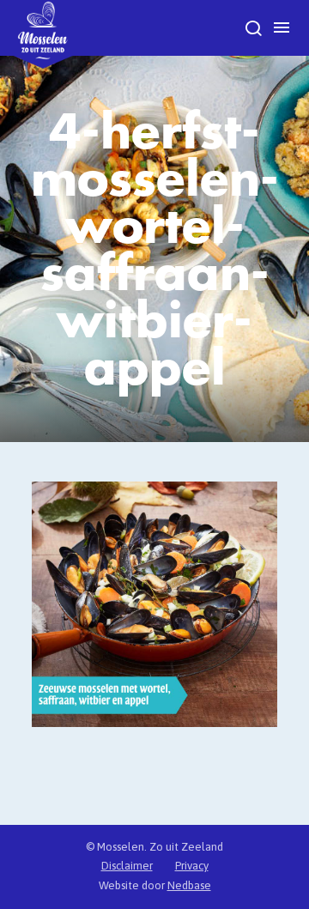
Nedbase (189, 885)
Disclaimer (127, 865)
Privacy (192, 865)
